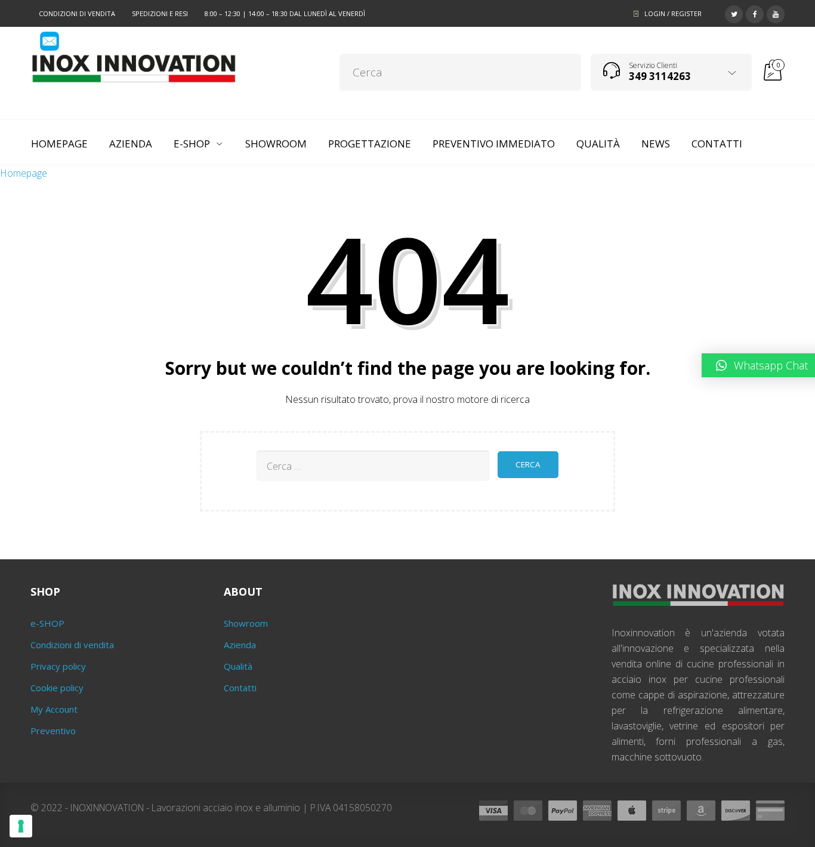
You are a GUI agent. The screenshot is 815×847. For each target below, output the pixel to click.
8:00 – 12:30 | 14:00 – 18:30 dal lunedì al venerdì (285, 13)
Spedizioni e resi (160, 13)
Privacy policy (58, 666)
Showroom (246, 623)
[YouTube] (776, 12)
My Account (54, 709)
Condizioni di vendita (77, 13)
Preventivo (53, 731)
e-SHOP (47, 623)
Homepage (23, 173)
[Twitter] (734, 12)
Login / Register (673, 13)
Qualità (238, 666)
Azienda (240, 645)
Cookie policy (57, 688)
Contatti (240, 688)
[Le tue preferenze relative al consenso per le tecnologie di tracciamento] (21, 826)
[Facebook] (755, 12)
